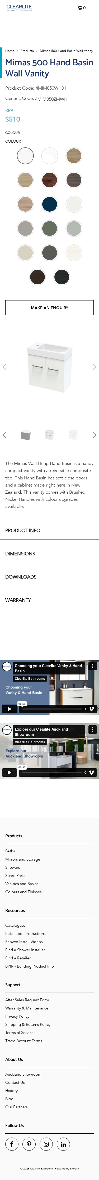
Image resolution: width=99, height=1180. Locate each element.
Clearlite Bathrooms (41, 1169)
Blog (9, 1098)
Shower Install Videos (24, 941)
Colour (12, 132)
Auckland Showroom (23, 1074)
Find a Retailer (18, 958)
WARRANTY (18, 600)
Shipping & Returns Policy (27, 1024)
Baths (10, 851)
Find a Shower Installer (25, 950)
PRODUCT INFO (22, 530)
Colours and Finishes (23, 892)
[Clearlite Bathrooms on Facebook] (11, 1144)
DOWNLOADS (20, 577)
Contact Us (15, 1082)
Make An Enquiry (49, 307)
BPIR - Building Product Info (29, 966)
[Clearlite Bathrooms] (19, 8)
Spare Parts (15, 875)
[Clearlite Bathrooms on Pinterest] (29, 1144)
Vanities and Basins (21, 883)
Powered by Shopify (67, 1169)
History (11, 1090)
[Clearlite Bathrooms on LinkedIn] (63, 1144)
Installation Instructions (25, 933)
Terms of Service (19, 1032)
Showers (12, 867)
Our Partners (16, 1107)
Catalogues (15, 925)
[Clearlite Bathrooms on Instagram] (46, 1144)
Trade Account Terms (23, 1040)
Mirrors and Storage (22, 859)
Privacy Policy (17, 1016)
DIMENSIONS (20, 554)
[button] (25, 155)
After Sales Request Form (27, 1000)
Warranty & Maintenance (26, 1008)
